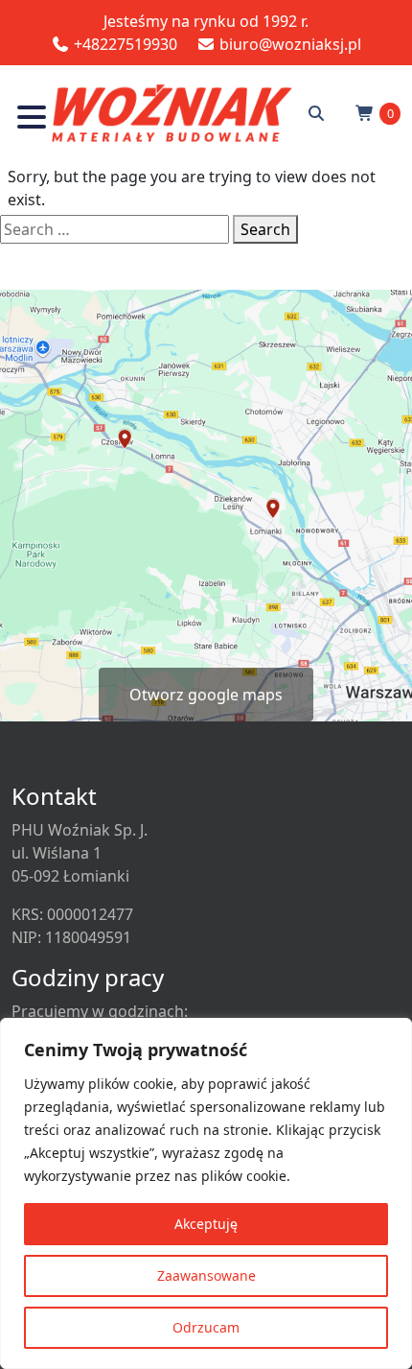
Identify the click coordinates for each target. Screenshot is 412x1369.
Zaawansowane (206, 1275)
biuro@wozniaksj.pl (288, 44)
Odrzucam (206, 1327)
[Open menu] (31, 120)
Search (265, 229)
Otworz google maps (206, 694)
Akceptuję (206, 1224)
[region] (206, 1193)
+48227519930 (123, 44)
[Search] (316, 113)
